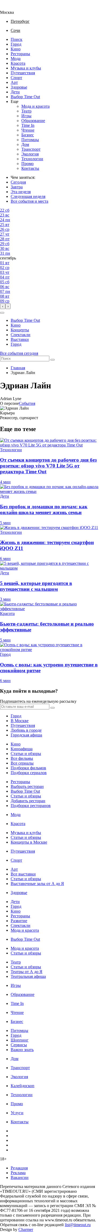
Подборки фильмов (28, 768)
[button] (2, 313)
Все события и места (29, 201)
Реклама (18, 1172)
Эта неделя (21, 191)
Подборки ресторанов (31, 805)
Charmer (25, 1229)
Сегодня (18, 182)
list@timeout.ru (78, 1224)
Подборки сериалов (29, 772)
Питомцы (30, 139)
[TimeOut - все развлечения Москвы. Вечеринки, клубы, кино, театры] (11, 7)
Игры (26, 116)
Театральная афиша (28, 976)
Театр (26, 111)
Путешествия (23, 73)
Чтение (27, 130)
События (27, 403)
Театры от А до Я (26, 971)
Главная (18, 368)
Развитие (19, 920)
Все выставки (23, 874)
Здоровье (19, 87)
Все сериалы (22, 763)
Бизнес (27, 135)
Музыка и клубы (26, 68)
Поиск (16, 39)
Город (16, 44)
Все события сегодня (19, 353)
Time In (27, 125)
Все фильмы (22, 758)
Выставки (20, 339)
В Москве (20, 720)
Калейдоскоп (22, 1085)
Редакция (19, 1168)
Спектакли (20, 334)
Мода (16, 58)
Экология (30, 154)
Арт (14, 82)
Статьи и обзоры (26, 753)
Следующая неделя (28, 196)
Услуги (17, 1112)
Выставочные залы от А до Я (37, 883)
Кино (16, 49)
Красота (18, 63)
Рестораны (20, 53)
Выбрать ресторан (27, 786)
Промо (27, 163)
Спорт (16, 77)
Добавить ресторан (28, 801)
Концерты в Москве (29, 842)
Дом (25, 144)
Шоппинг (20, 1040)
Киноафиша (22, 749)
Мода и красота (35, 106)
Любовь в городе (26, 730)
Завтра (17, 187)
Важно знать (22, 1049)
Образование (33, 120)
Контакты (30, 168)
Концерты (20, 330)
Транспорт (31, 149)
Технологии (32, 159)
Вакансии (20, 1177)
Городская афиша (26, 735)
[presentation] (2, 306)
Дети (15, 92)
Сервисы (19, 1045)
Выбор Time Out (25, 96)
